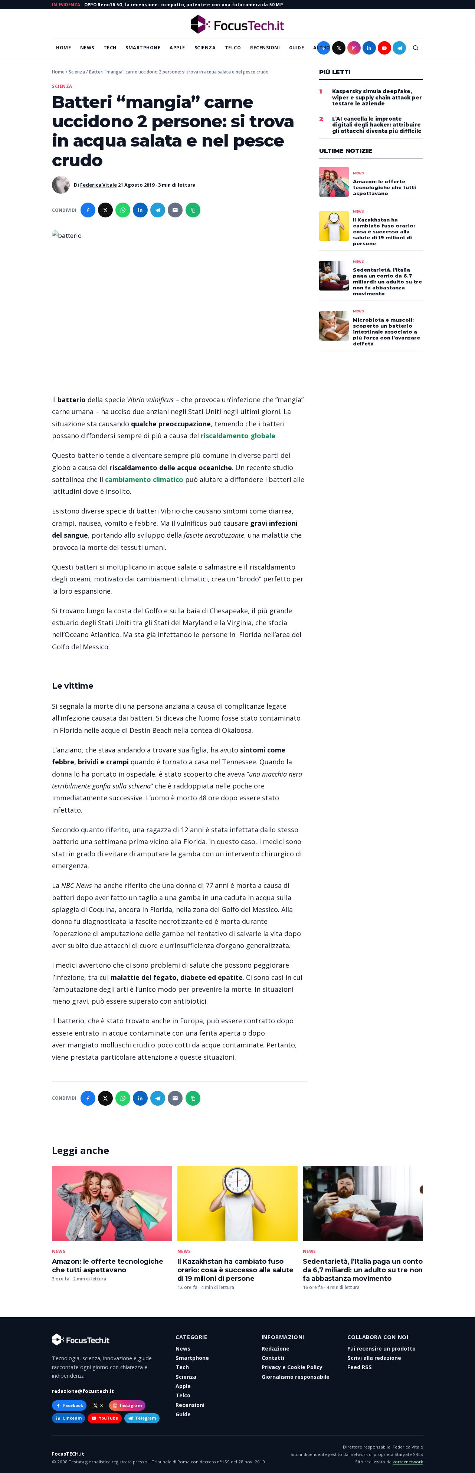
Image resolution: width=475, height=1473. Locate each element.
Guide (296, 48)
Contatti (273, 1357)
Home (63, 48)
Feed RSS (359, 1367)
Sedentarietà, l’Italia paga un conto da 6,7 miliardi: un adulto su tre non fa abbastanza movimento (363, 1269)
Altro (321, 48)
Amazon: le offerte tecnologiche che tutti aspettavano (107, 1265)
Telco (233, 48)
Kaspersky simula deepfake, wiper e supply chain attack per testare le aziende (377, 97)
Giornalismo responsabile (296, 1376)
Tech (110, 48)
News (87, 48)
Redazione (275, 1348)
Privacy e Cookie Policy (292, 1367)
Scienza (205, 48)
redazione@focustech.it (83, 1391)
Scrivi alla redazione (374, 1357)
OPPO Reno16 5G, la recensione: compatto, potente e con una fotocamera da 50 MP (183, 4)
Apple (177, 48)
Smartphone (142, 48)
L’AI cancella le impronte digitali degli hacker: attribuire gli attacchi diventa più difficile (377, 125)
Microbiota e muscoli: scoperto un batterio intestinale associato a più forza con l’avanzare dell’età (386, 332)
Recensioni (265, 48)
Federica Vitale (98, 184)
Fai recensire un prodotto (381, 1348)
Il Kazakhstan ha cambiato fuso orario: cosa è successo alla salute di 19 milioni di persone (235, 1269)
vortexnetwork (408, 1461)
